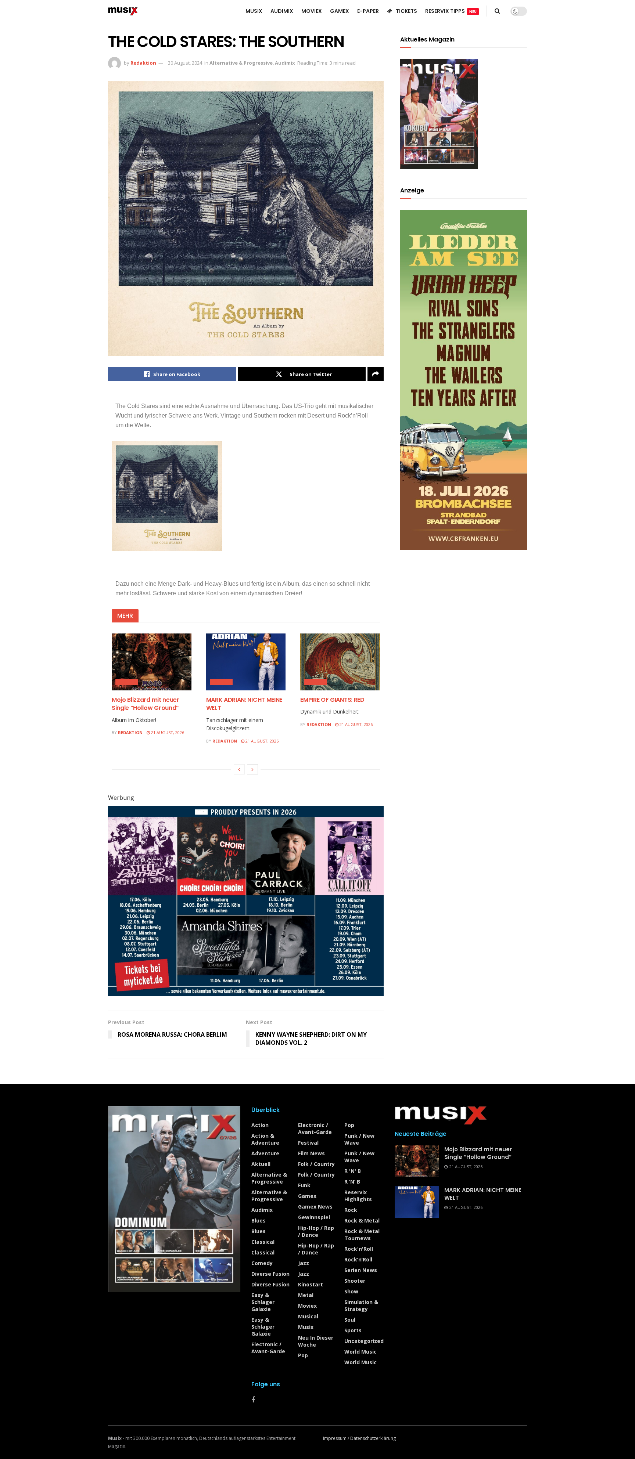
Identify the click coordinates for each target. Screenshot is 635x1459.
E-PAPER (368, 11)
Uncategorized (364, 1340)
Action (260, 1125)
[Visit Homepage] (123, 11)
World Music (360, 1351)
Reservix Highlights (358, 1196)
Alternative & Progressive (241, 62)
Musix (305, 1326)
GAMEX (339, 11)
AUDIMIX (281, 11)
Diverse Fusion (270, 1273)
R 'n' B (352, 1170)
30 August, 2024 (185, 62)
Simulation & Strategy (361, 1305)
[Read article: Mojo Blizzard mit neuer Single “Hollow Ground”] (151, 661)
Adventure (265, 1153)
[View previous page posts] (239, 769)
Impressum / (336, 1438)
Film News (311, 1153)
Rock (350, 1209)
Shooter (354, 1280)
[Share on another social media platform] (375, 374)
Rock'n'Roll (358, 1248)
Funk (304, 1185)
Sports (353, 1330)
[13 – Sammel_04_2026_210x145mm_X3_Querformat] (246, 900)
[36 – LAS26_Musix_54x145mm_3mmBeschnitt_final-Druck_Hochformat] (463, 379)
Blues (258, 1220)
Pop (303, 1355)
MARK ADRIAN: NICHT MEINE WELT (244, 704)
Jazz (303, 1263)
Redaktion (143, 62)
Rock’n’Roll (358, 1259)
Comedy (262, 1263)
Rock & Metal (362, 1220)
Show (351, 1291)
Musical (308, 1316)
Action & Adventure (265, 1139)
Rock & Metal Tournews (362, 1235)
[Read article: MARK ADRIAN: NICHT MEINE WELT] (246, 661)
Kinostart (310, 1284)
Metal (305, 1295)
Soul (349, 1319)
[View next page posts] (252, 769)
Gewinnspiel (314, 1217)
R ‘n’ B (352, 1181)
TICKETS (406, 11)
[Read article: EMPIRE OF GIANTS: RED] (340, 661)
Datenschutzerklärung (373, 1438)
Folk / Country (316, 1163)
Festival (308, 1142)
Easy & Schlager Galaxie (263, 1302)
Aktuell (260, 1163)
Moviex (307, 1305)
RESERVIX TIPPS (451, 11)
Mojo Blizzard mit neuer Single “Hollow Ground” (145, 704)
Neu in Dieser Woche (315, 1341)
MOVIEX (311, 11)
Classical (263, 1241)
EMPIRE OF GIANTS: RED (332, 700)
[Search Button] (497, 11)
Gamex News (315, 1206)
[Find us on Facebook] (253, 1400)
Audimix (285, 62)
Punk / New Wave (359, 1139)
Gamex (307, 1195)
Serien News (360, 1270)
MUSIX (253, 11)
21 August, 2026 (167, 732)
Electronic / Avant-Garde (268, 1348)
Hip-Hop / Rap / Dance (316, 1231)
